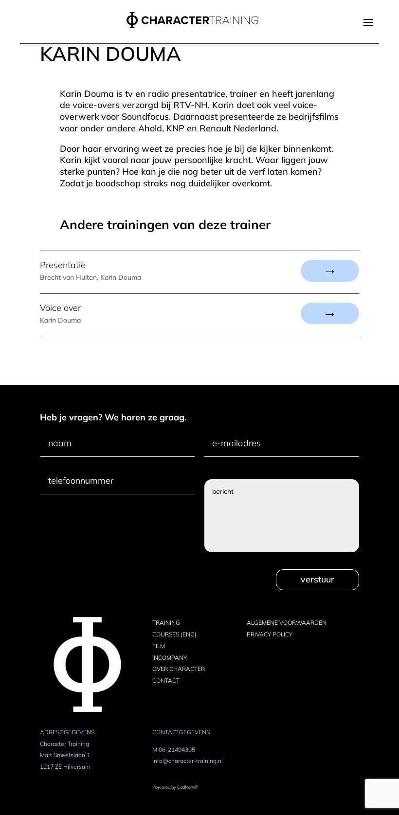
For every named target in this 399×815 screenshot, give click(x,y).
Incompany (169, 657)
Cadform (187, 787)
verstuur (317, 579)
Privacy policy (269, 634)
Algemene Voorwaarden (286, 622)
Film (158, 646)
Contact (166, 680)
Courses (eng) (174, 634)
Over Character (178, 668)
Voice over (60, 307)
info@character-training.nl (187, 760)
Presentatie (63, 265)
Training (166, 622)
